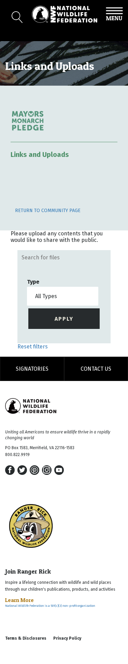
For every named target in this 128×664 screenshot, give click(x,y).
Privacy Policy (67, 638)
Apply (64, 319)
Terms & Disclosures (25, 638)
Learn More (19, 600)
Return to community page (48, 210)
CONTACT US (96, 369)
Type (33, 282)
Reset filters (32, 346)
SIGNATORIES (32, 369)
